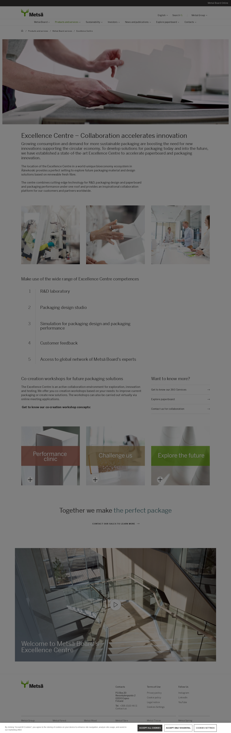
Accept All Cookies (150, 728)
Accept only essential (178, 728)
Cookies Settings (205, 728)
